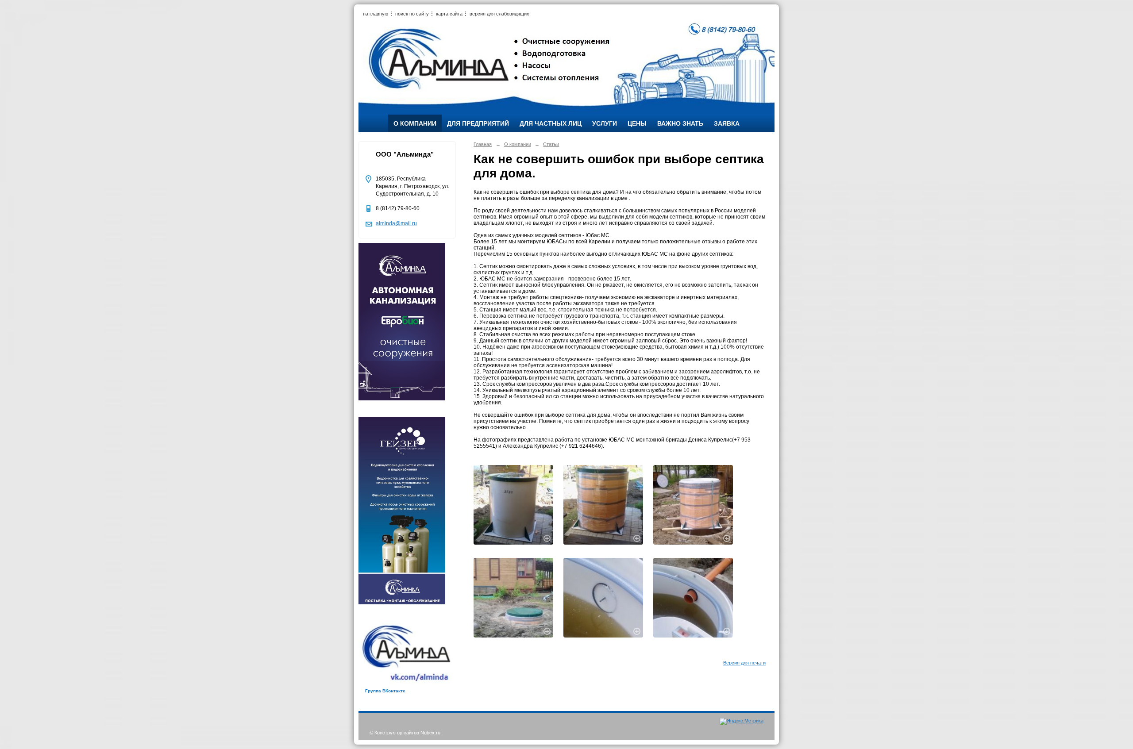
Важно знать (680, 123)
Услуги (604, 123)
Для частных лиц (551, 123)
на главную (375, 13)
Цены (637, 123)
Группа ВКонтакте (385, 690)
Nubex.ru (430, 732)
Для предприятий (478, 123)
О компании (414, 123)
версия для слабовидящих (499, 13)
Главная (483, 144)
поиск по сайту (412, 13)
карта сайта (449, 13)
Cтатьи (551, 144)
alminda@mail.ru (396, 223)
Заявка (727, 123)
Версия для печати (744, 662)
